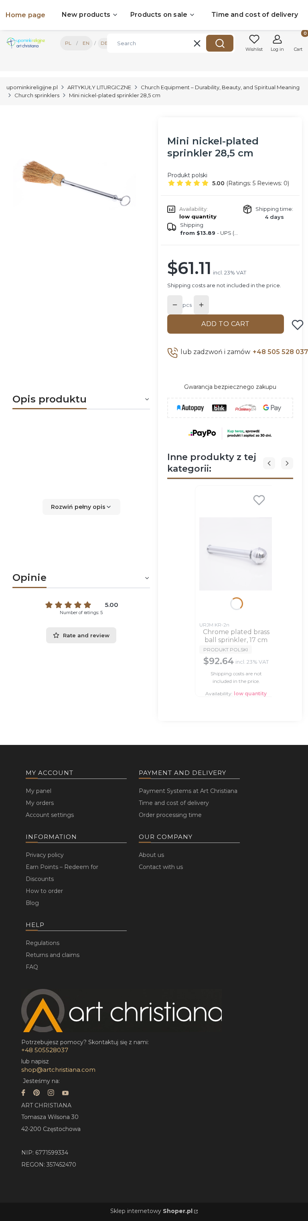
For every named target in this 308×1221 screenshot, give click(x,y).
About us (151, 855)
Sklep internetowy (151, 1211)
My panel (38, 791)
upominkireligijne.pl (32, 87)
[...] (74, 186)
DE (104, 43)
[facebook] (23, 1093)
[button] (219, 43)
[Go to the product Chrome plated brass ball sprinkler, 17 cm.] (236, 554)
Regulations (42, 943)
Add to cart (225, 324)
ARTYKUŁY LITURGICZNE (99, 87)
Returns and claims (52, 955)
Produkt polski (187, 175)
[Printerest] (36, 1093)
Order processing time (170, 815)
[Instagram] (51, 1093)
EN (86, 43)
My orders (40, 803)
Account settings (50, 815)
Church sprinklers (36, 95)
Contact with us (161, 867)
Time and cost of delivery (174, 803)
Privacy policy (45, 855)
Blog (32, 903)
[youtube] (65, 1093)
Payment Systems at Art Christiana (188, 791)
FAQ (32, 967)
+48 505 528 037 (280, 352)
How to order (44, 891)
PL (68, 43)
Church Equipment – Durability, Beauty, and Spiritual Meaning (220, 87)
